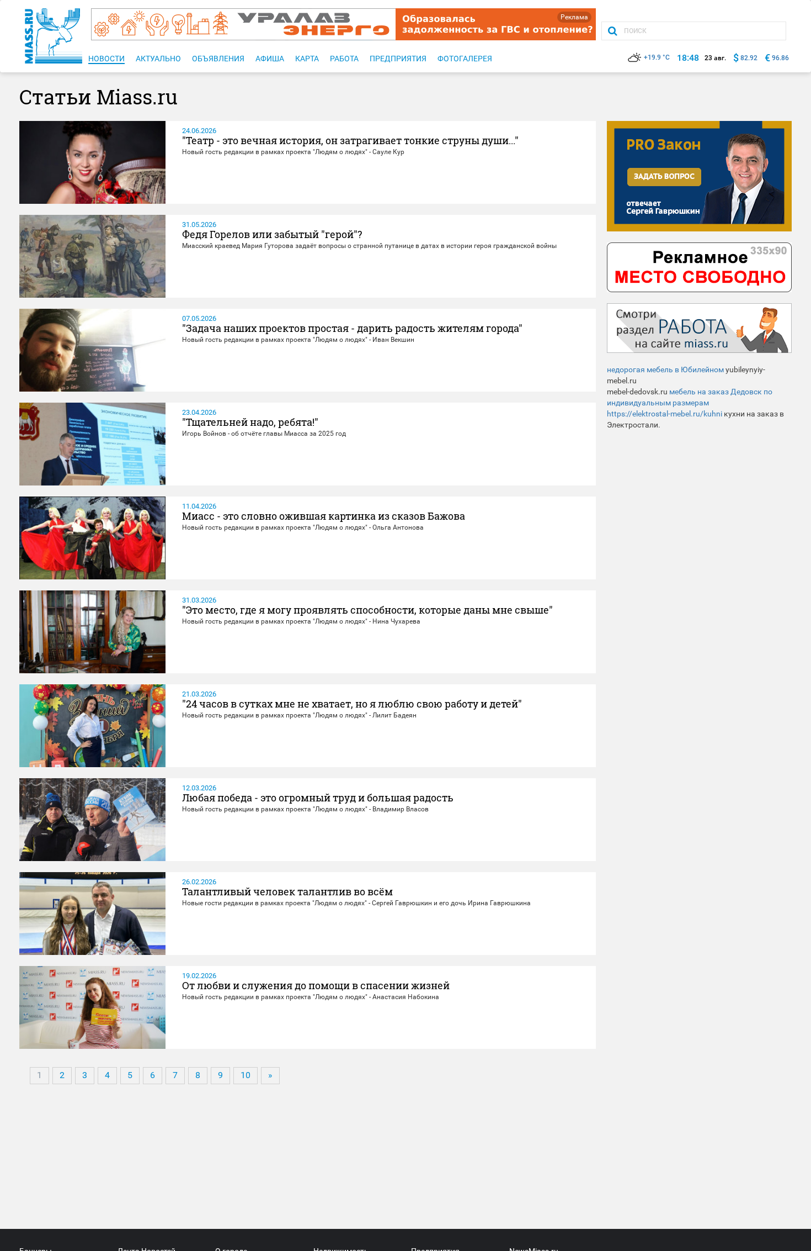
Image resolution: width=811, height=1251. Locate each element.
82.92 (748, 58)
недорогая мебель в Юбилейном (665, 369)
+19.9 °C (657, 57)
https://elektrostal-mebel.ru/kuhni (664, 413)
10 (245, 1075)
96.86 (780, 58)
